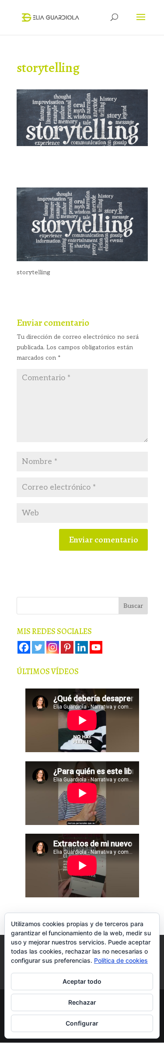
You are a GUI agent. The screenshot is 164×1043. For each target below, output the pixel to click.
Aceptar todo (82, 981)
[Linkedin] (81, 647)
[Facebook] (23, 647)
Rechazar (82, 1002)
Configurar (82, 1023)
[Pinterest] (67, 647)
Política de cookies (121, 960)
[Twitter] (38, 647)
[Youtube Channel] (96, 647)
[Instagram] (52, 647)
